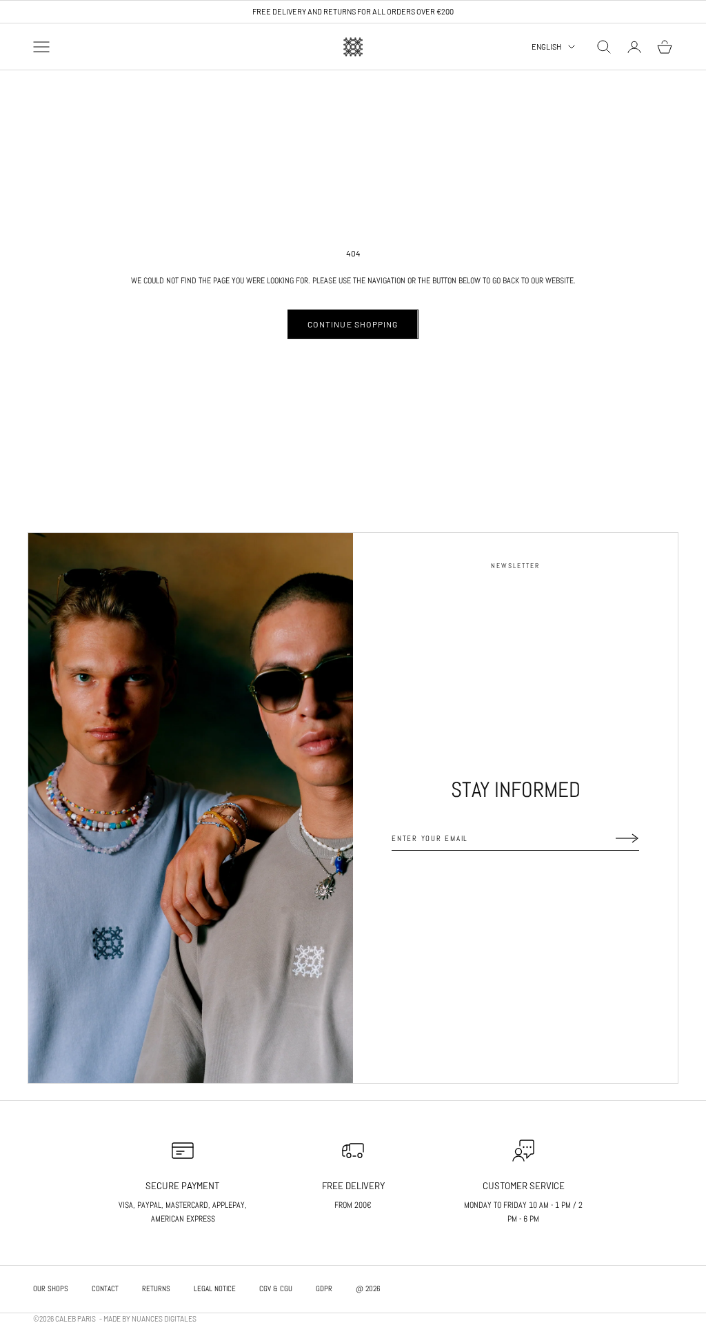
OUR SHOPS (50, 1288)
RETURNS (156, 1288)
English (546, 46)
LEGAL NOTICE (215, 1288)
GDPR (324, 1288)
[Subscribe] (627, 838)
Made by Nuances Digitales (149, 1319)
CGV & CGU (275, 1288)
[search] (604, 47)
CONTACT (105, 1288)
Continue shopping (352, 324)
